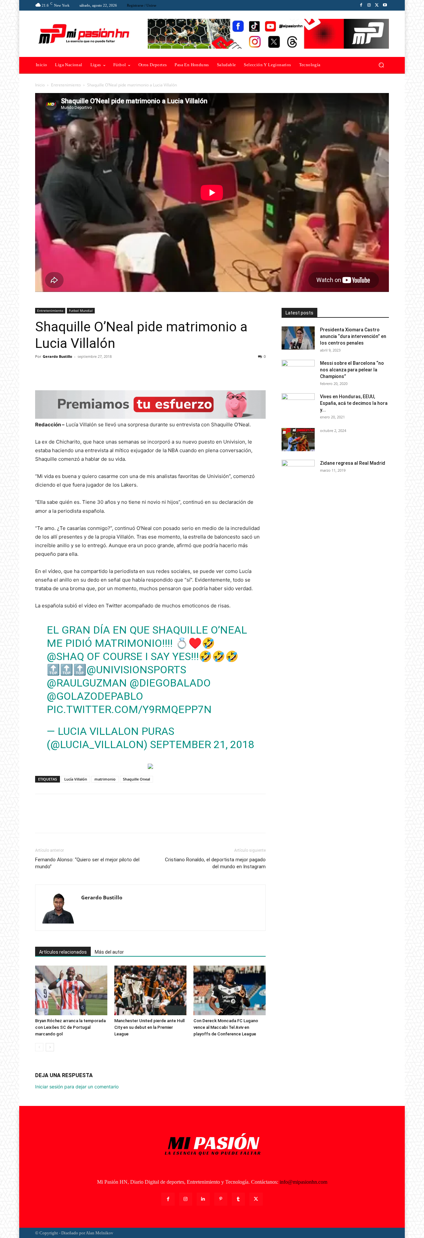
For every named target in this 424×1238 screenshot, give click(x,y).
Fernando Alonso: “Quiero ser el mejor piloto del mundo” (87, 863)
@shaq (65, 656)
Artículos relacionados (63, 952)
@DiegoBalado (170, 683)
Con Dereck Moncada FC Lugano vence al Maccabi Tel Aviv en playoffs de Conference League (225, 1027)
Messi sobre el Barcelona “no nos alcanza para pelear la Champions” (352, 369)
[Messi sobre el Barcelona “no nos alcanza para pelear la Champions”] (298, 371)
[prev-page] (39, 1047)
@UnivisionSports (136, 669)
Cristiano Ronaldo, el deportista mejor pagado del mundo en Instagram (215, 863)
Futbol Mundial (81, 310)
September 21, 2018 (202, 744)
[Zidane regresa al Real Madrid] (298, 471)
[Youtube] (385, 5)
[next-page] (50, 1047)
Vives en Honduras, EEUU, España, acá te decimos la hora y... (354, 403)
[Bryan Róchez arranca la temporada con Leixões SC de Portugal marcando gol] (71, 990)
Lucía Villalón (75, 779)
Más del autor (109, 952)
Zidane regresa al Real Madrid (352, 463)
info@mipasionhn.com (303, 1182)
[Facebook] (361, 5)
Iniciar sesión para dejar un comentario (77, 1086)
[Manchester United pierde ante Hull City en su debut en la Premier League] (150, 990)
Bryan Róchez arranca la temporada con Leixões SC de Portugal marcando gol (70, 1027)
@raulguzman (87, 683)
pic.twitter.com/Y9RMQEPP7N (129, 709)
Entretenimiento (66, 85)
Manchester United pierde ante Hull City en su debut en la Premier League (149, 1027)
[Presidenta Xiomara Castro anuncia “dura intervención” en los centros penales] (298, 338)
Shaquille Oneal (136, 779)
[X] (377, 5)
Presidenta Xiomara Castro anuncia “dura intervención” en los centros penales (353, 336)
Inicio (40, 85)
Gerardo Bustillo (57, 356)
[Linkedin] (203, 1199)
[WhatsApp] (87, 371)
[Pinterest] (72, 371)
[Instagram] (369, 5)
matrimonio (105, 779)
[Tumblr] (238, 1199)
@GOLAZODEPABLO (95, 696)
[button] (381, 65)
